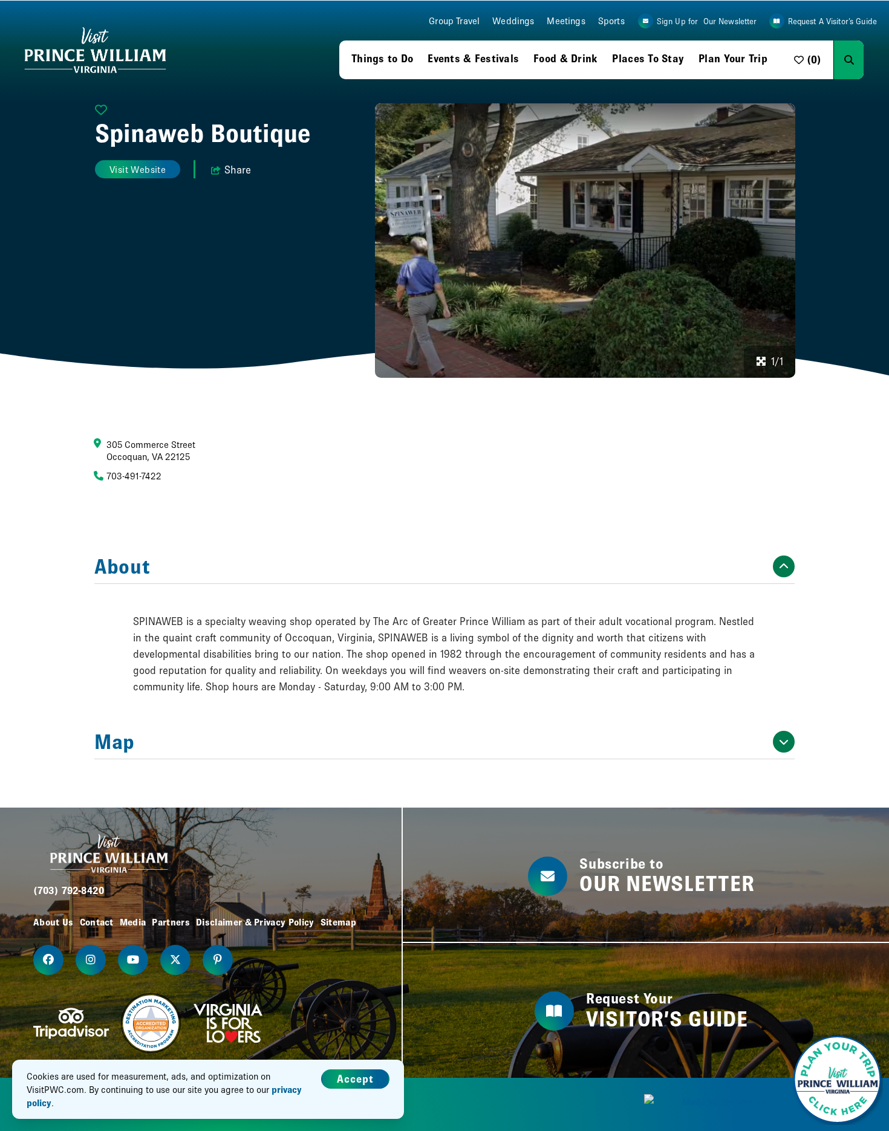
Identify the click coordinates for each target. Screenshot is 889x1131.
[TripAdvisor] (71, 1023)
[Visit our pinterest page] (218, 960)
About (122, 566)
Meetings (566, 21)
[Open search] (848, 60)
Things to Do (382, 58)
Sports (611, 21)
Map (114, 741)
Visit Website (137, 169)
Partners (171, 921)
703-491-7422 (133, 475)
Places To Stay (648, 58)
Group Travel (454, 21)
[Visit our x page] (175, 960)
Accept (355, 1078)
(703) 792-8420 (68, 890)
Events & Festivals (473, 58)
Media (133, 921)
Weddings (513, 21)
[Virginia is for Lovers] (228, 1023)
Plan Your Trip (732, 58)
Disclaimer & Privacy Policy (255, 921)
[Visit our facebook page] (48, 960)
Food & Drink (565, 58)
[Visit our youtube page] (133, 960)
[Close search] (873, 60)
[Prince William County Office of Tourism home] (95, 50)
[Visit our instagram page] (91, 960)
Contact (97, 921)
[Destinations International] (151, 1023)
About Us (53, 921)
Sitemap (338, 921)
